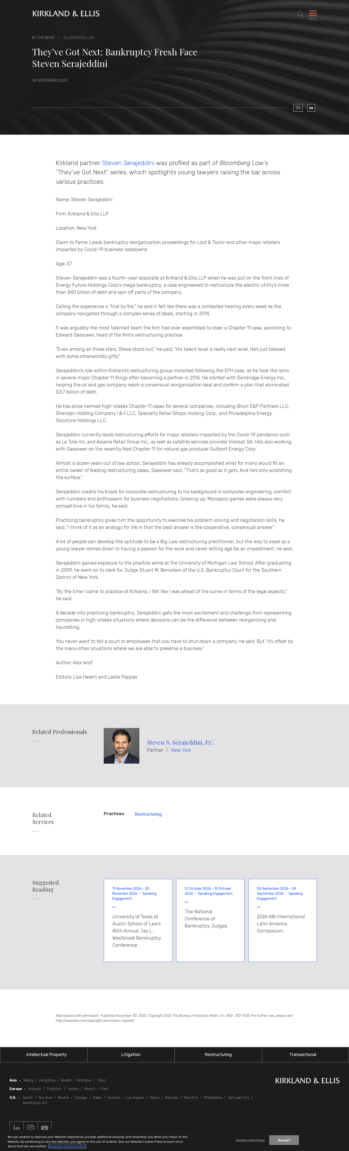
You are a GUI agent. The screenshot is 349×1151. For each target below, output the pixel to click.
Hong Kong (47, 1080)
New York (181, 750)
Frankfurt (54, 1089)
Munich (90, 1089)
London (73, 1089)
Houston (114, 1098)
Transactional (302, 1054)
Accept (284, 1140)
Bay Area (45, 1098)
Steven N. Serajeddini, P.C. (180, 742)
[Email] (298, 108)
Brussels (34, 1089)
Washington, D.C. (35, 1103)
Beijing (28, 1080)
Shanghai (84, 1080)
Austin (28, 1098)
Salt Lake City (238, 1098)
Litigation (131, 1054)
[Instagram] (31, 1128)
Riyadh (66, 1080)
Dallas (97, 1098)
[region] (174, 1140)
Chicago (81, 1098)
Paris (104, 1089)
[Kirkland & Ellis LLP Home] (307, 1081)
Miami (154, 1098)
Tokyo (101, 1080)
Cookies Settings (250, 1140)
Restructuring (148, 814)
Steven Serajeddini (128, 163)
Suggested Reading (45, 886)
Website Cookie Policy (67, 1146)
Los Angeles (136, 1098)
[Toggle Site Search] (300, 14)
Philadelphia (213, 1098)
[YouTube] (45, 1128)
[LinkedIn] (311, 108)
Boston (63, 1098)
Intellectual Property (46, 1054)
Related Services (43, 818)
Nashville (171, 1098)
